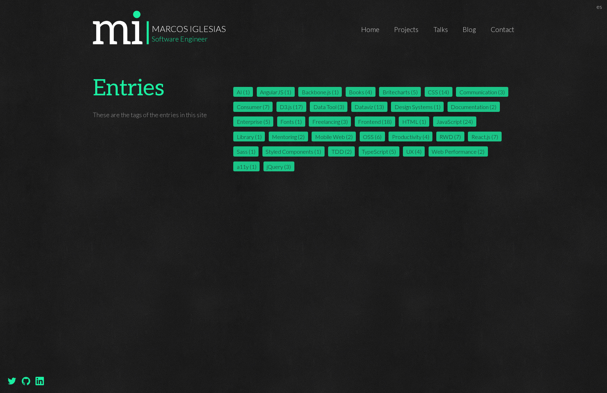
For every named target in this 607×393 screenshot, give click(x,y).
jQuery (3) (279, 166)
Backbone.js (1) (320, 91)
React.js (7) (484, 136)
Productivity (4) (410, 136)
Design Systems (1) (417, 106)
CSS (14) (438, 91)
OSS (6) (372, 136)
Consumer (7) (253, 106)
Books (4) (360, 91)
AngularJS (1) (275, 91)
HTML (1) (414, 121)
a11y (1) (246, 166)
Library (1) (249, 136)
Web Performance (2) (458, 151)
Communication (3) (482, 91)
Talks (440, 29)
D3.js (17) (291, 106)
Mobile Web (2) (334, 136)
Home (370, 29)
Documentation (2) (473, 106)
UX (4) (414, 151)
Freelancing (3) (330, 121)
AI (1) (243, 91)
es (600, 6)
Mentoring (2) (288, 136)
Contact (502, 29)
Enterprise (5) (253, 121)
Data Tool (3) (328, 106)
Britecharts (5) (400, 91)
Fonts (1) (291, 121)
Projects (406, 29)
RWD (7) (450, 136)
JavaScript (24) (454, 121)
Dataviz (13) (369, 106)
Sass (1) (246, 151)
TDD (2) (342, 151)
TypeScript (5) (379, 151)
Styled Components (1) (293, 151)
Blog (469, 29)
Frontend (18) (375, 121)
